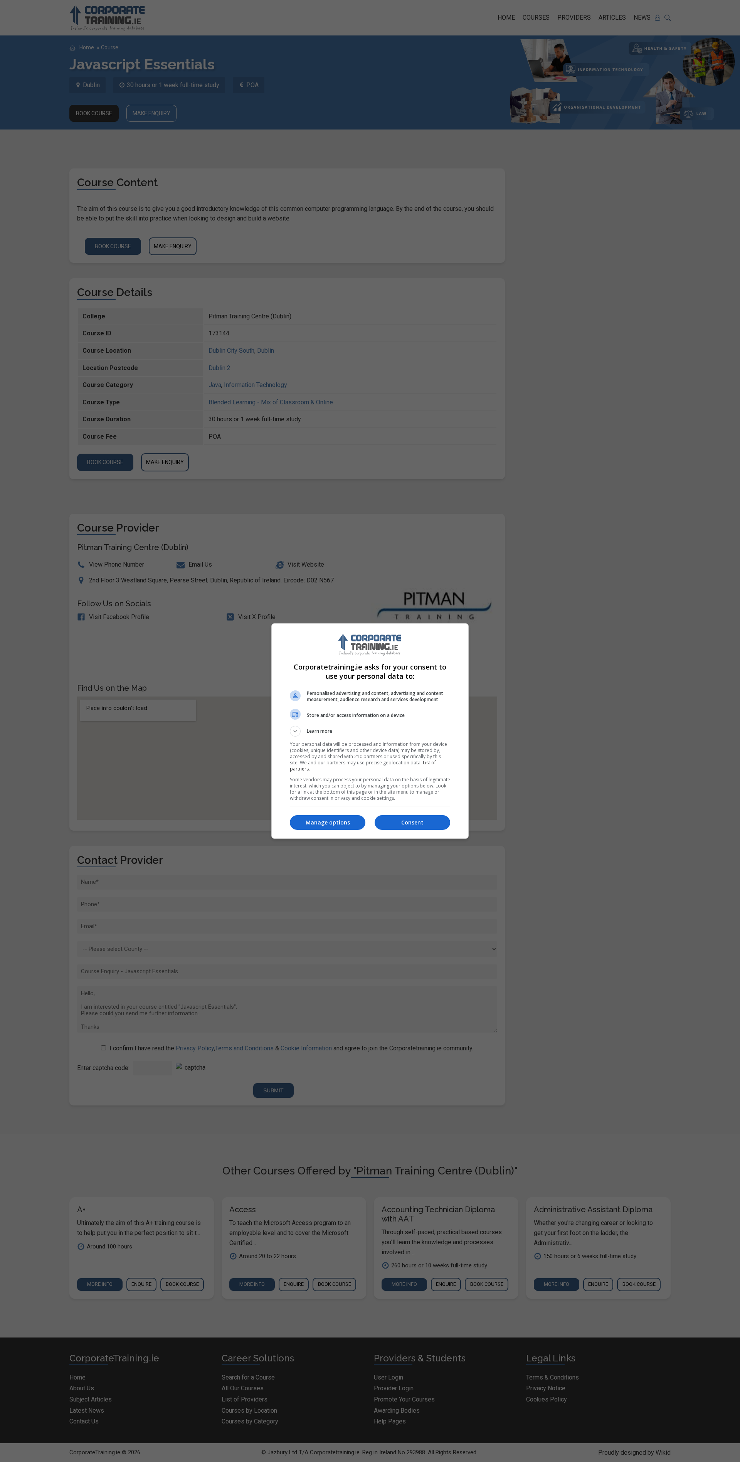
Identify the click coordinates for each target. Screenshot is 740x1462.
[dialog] (370, 731)
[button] (370, 731)
